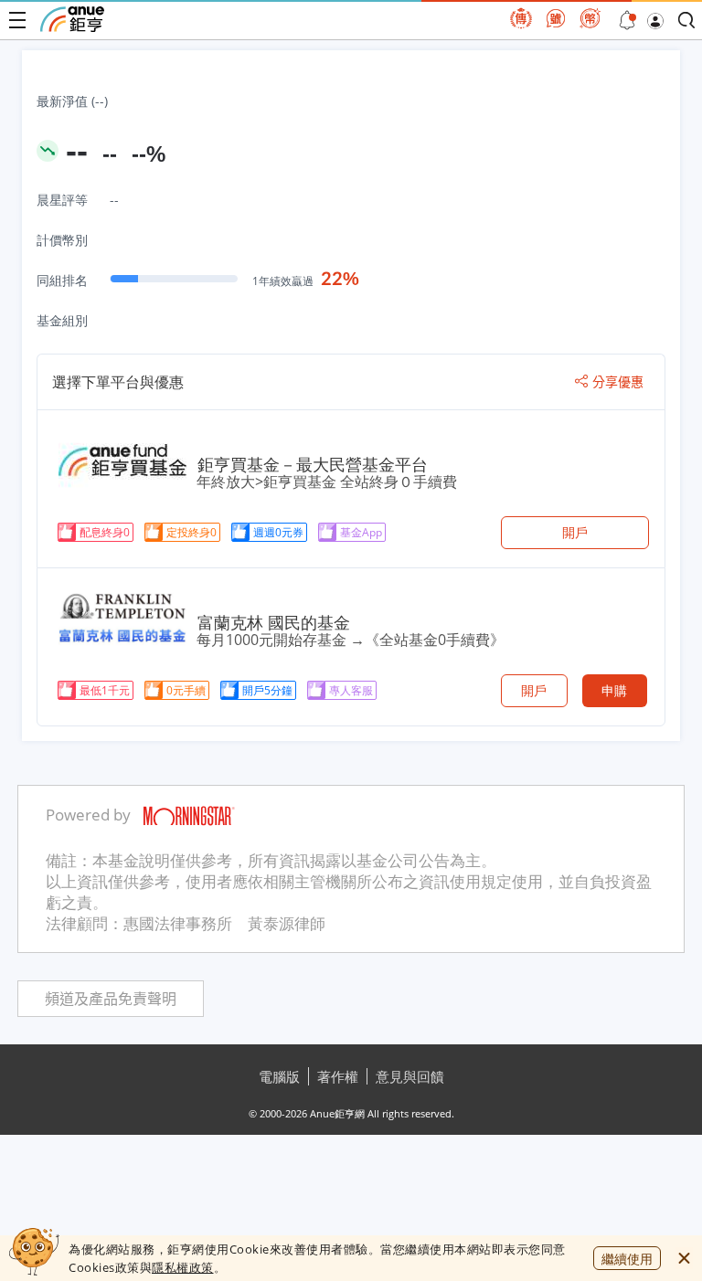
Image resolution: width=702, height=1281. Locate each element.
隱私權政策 (183, 1267)
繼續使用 (627, 1258)
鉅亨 (72, 19)
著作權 (337, 1076)
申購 (614, 690)
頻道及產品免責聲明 (110, 999)
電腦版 (279, 1076)
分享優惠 (618, 382)
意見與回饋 (410, 1076)
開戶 (575, 532)
